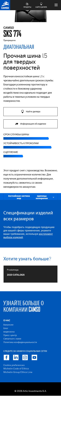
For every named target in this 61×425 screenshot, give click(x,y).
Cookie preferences (14, 365)
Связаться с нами (12, 339)
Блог (5, 328)
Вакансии (8, 325)
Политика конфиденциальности (20, 342)
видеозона (9, 332)
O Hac (6, 320)
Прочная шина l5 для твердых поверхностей (25, 62)
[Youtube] (34, 357)
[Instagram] (25, 357)
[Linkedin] (15, 357)
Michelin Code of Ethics (16, 368)
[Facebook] (6, 357)
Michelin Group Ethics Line (17, 372)
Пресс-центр (10, 335)
